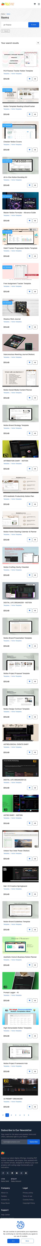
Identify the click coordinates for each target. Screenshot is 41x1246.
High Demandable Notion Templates (18, 1028)
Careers (4, 1196)
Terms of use (27, 1196)
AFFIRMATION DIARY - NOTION (16, 461)
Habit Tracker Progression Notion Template (20, 248)
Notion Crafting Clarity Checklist (16, 567)
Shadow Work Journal (12, 319)
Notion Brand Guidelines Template (17, 922)
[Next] (28, 1115)
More (27, 1241)
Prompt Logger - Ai (11, 992)
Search (34, 24)
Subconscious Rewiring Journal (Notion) (19, 354)
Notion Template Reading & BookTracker (19, 106)
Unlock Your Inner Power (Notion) (16, 851)
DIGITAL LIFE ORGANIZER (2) (15, 780)
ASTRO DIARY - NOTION (13, 815)
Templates (6, 73)
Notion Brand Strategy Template (16, 425)
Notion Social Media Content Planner (18, 390)
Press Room (5, 1203)
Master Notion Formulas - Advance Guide (20, 213)
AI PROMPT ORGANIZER (13, 1099)
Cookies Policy (28, 1200)
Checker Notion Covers (13, 142)
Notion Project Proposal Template (17, 673)
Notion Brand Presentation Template (18, 638)
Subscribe (34, 1142)
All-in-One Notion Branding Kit (15, 177)
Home (3, 14)
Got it (13, 1241)
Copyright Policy (29, 1203)
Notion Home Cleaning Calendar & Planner (20, 532)
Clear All (6, 31)
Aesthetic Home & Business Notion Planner (20, 957)
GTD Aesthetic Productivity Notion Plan (19, 496)
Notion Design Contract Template (16, 709)
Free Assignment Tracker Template (17, 283)
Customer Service (7, 1218)
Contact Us (5, 1200)
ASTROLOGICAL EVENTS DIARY (16, 744)
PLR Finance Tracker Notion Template (18, 71)
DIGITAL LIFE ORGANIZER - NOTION (18, 603)
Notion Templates (16, 73)
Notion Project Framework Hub (16, 1063)
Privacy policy (28, 1193)
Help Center (5, 1215)
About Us (4, 1193)
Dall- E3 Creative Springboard (15, 886)
